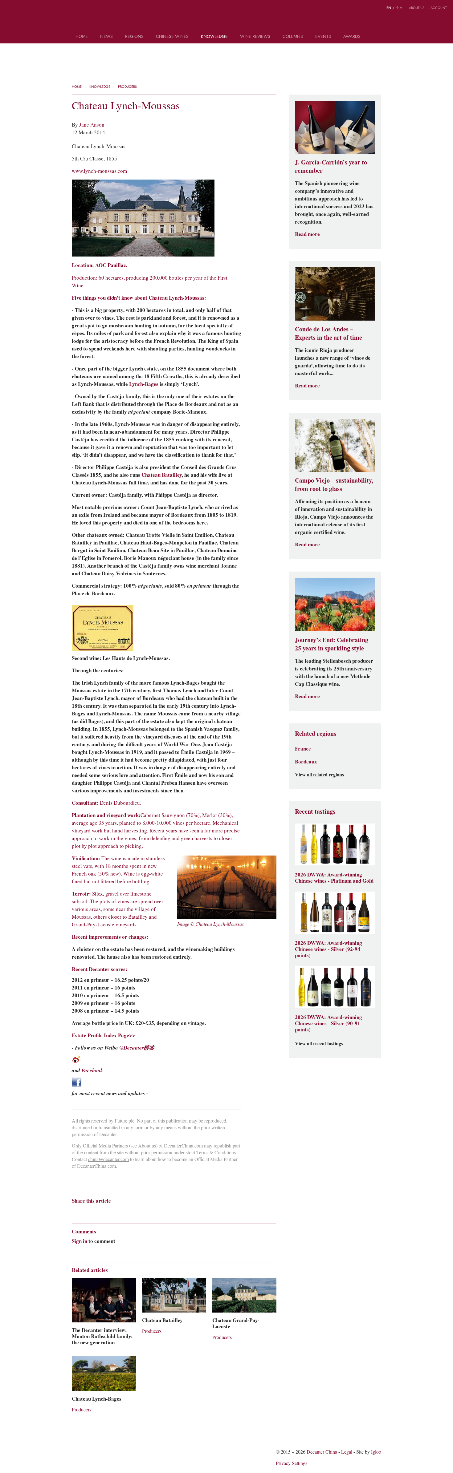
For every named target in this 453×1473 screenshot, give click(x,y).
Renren (122, 1211)
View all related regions (319, 774)
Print (155, 1211)
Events (323, 36)
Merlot (209, 815)
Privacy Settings (291, 1463)
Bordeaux (306, 761)
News (106, 36)
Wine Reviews (255, 36)
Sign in (79, 1241)
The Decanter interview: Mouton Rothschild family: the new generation (102, 1336)
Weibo (9, 8)
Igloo (376, 1452)
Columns (293, 36)
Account (439, 7)
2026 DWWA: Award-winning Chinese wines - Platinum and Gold (334, 877)
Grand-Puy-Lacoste (93, 924)
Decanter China (226, 17)
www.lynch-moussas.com (99, 171)
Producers (127, 86)
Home (82, 36)
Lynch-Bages (143, 384)
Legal (346, 1452)
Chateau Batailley (161, 474)
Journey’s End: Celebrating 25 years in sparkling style (331, 644)
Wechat (86, 1211)
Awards (352, 36)
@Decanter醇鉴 (136, 1047)
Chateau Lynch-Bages (96, 1398)
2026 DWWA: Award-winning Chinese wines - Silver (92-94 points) (328, 949)
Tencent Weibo (99, 1211)
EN (388, 7)
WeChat (21, 8)
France (303, 748)
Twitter (33, 8)
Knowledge (214, 36)
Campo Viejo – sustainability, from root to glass (334, 484)
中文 (399, 7)
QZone (111, 1211)
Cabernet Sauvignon (163, 815)
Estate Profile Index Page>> (103, 1035)
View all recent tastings (319, 1043)
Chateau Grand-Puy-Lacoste (235, 1323)
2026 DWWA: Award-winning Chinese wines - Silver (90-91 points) (328, 1023)
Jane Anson (91, 124)
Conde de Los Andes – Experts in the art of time (328, 333)
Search (375, 38)
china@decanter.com (108, 1159)
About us (416, 7)
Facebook (92, 1070)
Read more (307, 234)
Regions (134, 36)
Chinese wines (172, 36)
